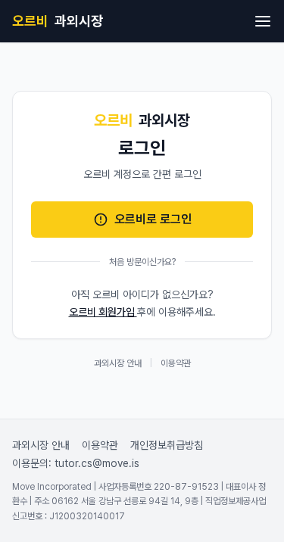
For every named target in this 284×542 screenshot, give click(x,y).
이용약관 (176, 363)
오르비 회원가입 (103, 312)
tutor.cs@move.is (97, 463)
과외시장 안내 (118, 363)
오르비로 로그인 (153, 219)
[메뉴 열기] (263, 21)
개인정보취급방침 (166, 445)
